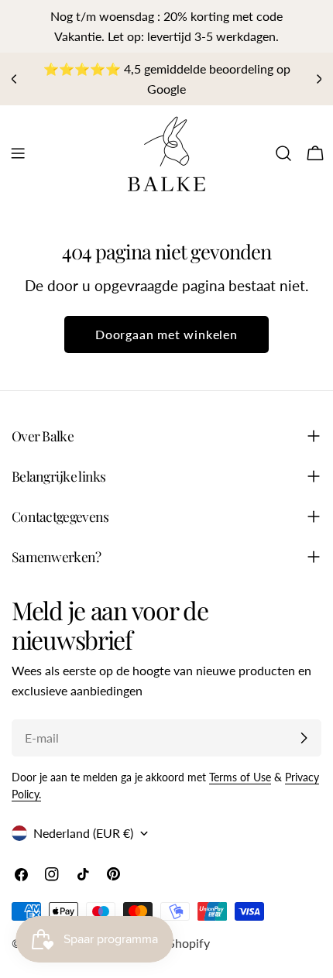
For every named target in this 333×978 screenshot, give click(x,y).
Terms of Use (240, 777)
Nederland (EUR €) (83, 832)
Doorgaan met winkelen (166, 334)
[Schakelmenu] (17, 153)
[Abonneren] (303, 738)
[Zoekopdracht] (283, 153)
